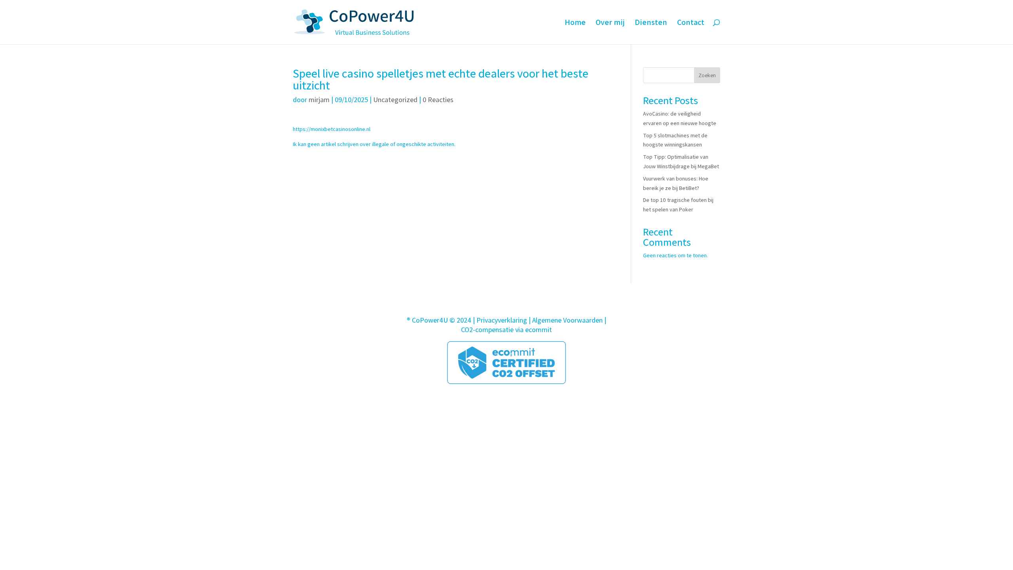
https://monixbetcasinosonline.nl (331, 129)
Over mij (610, 23)
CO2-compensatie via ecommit (506, 329)
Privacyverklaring (501, 320)
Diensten (651, 23)
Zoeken (707, 75)
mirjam (319, 99)
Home (575, 23)
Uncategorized (395, 99)
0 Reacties (438, 99)
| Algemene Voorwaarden (566, 320)
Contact (690, 23)
